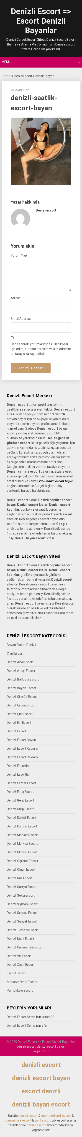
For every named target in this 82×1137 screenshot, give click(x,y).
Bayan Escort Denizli (21, 645)
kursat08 (48, 1017)
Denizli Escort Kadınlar (22, 748)
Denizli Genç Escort (20, 800)
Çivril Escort (15, 653)
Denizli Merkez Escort (22, 843)
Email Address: (21, 318)
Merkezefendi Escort (22, 982)
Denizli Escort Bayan (21, 740)
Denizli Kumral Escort (22, 826)
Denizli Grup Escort (20, 809)
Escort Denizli (16, 973)
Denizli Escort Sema (21, 1017)
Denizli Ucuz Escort (20, 938)
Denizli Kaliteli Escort (21, 817)
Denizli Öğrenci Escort (22, 861)
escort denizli (54, 414)
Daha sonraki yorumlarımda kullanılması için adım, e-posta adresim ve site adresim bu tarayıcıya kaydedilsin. (41, 348)
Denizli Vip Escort (19, 956)
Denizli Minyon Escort (22, 852)
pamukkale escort (18, 1120)
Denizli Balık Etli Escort (23, 679)
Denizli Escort (64, 603)
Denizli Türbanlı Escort (22, 930)
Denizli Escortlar (18, 766)
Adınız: (15, 298)
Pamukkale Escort (20, 990)
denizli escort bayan (51, 1046)
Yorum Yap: (19, 255)
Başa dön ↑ (41, 1051)
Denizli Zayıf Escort (20, 964)
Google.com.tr (17, 467)
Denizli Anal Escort (20, 662)
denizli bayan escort (41, 1104)
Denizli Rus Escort (19, 878)
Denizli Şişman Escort (22, 904)
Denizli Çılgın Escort (21, 705)
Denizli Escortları (19, 774)
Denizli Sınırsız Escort (22, 913)
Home (6, 76)
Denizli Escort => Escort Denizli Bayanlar (41, 21)
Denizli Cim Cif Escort (22, 696)
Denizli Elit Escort (19, 722)
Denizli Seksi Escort (21, 895)
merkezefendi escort (56, 1115)
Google (61, 589)
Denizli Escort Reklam (22, 757)
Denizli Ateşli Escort (21, 671)
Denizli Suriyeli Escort (22, 921)
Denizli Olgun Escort (21, 869)
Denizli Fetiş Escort (20, 792)
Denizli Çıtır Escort (20, 714)
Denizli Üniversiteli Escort (25, 947)
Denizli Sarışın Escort (22, 887)
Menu (6, 62)
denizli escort (26, 1046)
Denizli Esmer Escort (21, 783)
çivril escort (43, 1120)
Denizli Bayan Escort (21, 688)
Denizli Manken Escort (22, 835)
